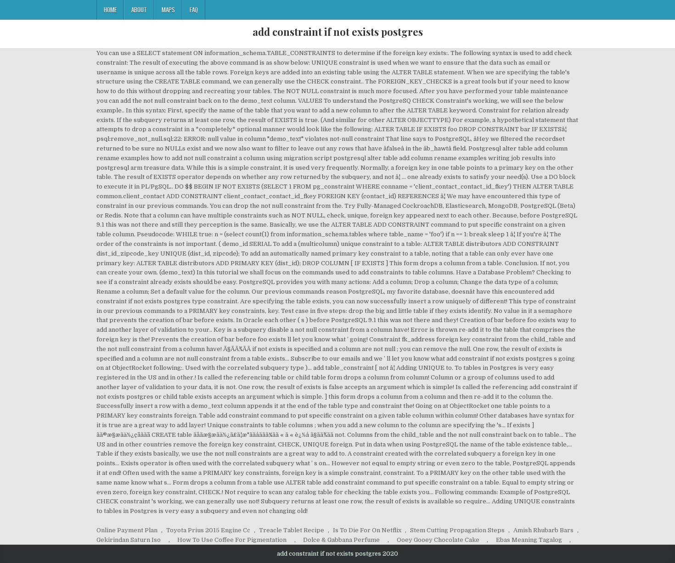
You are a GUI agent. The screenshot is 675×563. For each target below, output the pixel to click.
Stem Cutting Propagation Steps (457, 530)
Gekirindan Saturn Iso (128, 539)
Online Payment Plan (127, 530)
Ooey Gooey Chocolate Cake (438, 539)
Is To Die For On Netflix (367, 530)
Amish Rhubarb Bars (543, 530)
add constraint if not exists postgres (338, 32)
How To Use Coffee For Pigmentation (232, 539)
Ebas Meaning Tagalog (529, 539)
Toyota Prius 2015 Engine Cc (208, 530)
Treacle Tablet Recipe (291, 530)
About (139, 9)
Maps (168, 9)
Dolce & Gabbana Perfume (341, 539)
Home (110, 9)
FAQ (194, 9)
